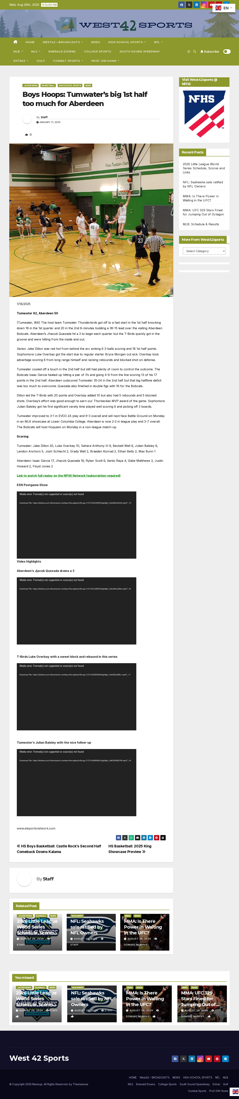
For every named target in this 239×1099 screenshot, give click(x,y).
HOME (30, 42)
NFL (157, 42)
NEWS (95, 42)
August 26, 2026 (32, 938)
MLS (34, 51)
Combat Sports (67, 61)
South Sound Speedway (140, 51)
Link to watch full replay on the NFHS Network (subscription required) (69, 475)
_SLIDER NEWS (31, 85)
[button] (194, 51)
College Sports (97, 51)
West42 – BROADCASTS (62, 42)
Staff (44, 117)
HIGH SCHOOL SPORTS (126, 42)
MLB (17, 51)
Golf (41, 61)
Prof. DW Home (104, 61)
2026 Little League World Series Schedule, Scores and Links (204, 168)
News (88, 85)
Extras (19, 61)
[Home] (15, 42)
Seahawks (77, 916)
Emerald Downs (62, 51)
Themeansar (80, 1084)
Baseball (41, 916)
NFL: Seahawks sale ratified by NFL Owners (86, 927)
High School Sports (70, 85)
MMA (127, 916)
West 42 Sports (39, 1058)
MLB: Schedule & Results (201, 224)
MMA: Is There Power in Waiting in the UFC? (143, 927)
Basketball (48, 85)
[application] (76, 525)
